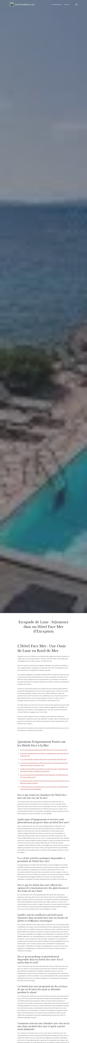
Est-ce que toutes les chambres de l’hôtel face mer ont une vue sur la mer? (43, 750)
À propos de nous (57, 4)
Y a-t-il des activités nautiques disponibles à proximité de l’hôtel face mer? (43, 759)
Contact (66, 4)
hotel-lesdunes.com (24, 4)
